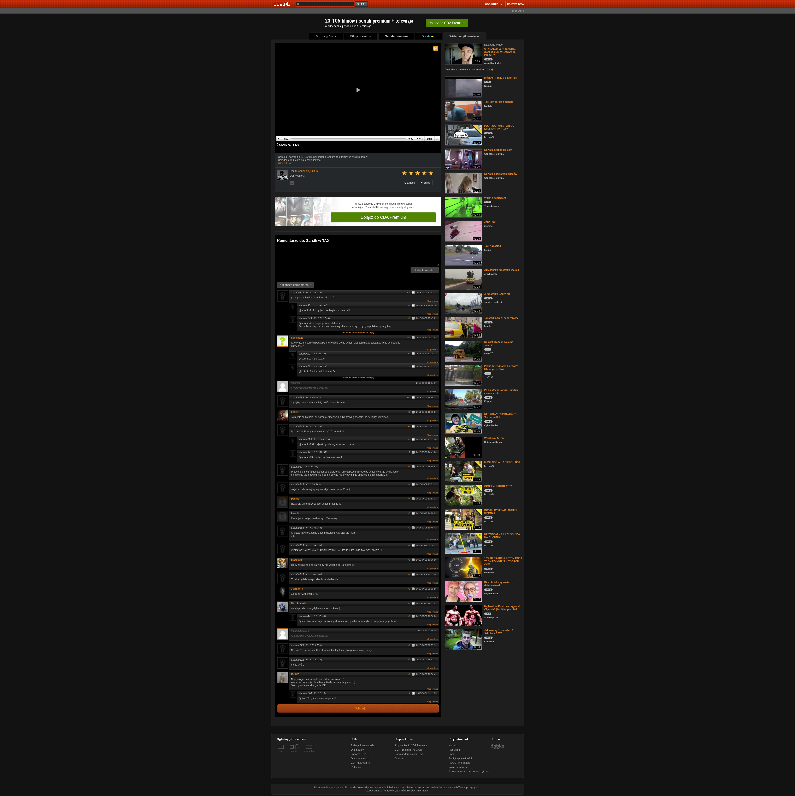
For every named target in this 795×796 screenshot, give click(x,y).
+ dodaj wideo (517, 11)
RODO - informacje (459, 762)
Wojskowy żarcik (494, 438)
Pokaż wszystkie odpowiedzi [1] (358, 332)
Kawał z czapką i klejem (498, 149)
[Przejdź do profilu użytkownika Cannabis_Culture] (282, 175)
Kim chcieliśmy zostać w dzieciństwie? (498, 584)
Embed (410, 182)
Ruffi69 (295, 674)
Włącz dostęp (285, 163)
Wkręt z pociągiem (495, 198)
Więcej (360, 708)
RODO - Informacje (418, 790)
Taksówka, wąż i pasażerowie (501, 318)
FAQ (451, 754)
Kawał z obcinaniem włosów (500, 173)
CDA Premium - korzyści (408, 749)
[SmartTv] (297, 753)
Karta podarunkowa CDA (409, 754)
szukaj (361, 4)
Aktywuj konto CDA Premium (411, 745)
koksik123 (297, 337)
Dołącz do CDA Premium (383, 217)
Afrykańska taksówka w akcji (501, 270)
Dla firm (399, 758)
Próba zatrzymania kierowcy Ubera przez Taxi (501, 368)
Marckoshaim (299, 603)
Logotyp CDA (358, 754)
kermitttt (296, 513)
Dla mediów (357, 749)
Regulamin (455, 749)
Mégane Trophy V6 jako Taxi (500, 77)
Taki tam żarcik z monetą (498, 101)
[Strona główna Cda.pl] (282, 4)
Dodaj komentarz (425, 270)
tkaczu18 (296, 559)
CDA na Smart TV (361, 762)
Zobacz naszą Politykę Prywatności (386, 790)
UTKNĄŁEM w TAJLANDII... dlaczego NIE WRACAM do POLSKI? (500, 52)
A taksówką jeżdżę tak (497, 294)
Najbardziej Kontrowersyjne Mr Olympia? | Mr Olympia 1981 (502, 608)
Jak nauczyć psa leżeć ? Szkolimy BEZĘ (498, 632)
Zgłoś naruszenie (458, 767)
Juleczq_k (297, 588)
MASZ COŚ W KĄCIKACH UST (502, 462)
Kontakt (453, 745)
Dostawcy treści (360, 758)
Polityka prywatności (460, 758)
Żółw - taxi (490, 222)
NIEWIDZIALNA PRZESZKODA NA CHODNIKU (502, 536)
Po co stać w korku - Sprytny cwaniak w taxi (501, 392)
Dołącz (446, 23)
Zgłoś (426, 182)
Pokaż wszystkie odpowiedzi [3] (358, 377)
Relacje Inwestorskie (362, 745)
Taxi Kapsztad (492, 246)
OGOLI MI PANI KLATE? (498, 486)
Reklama (356, 767)
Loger (294, 412)
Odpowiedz (432, 301)
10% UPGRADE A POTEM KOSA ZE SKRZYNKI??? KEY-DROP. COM (503, 561)
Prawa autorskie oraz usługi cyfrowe (469, 771)
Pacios (295, 498)
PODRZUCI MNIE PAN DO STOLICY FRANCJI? (499, 127)
